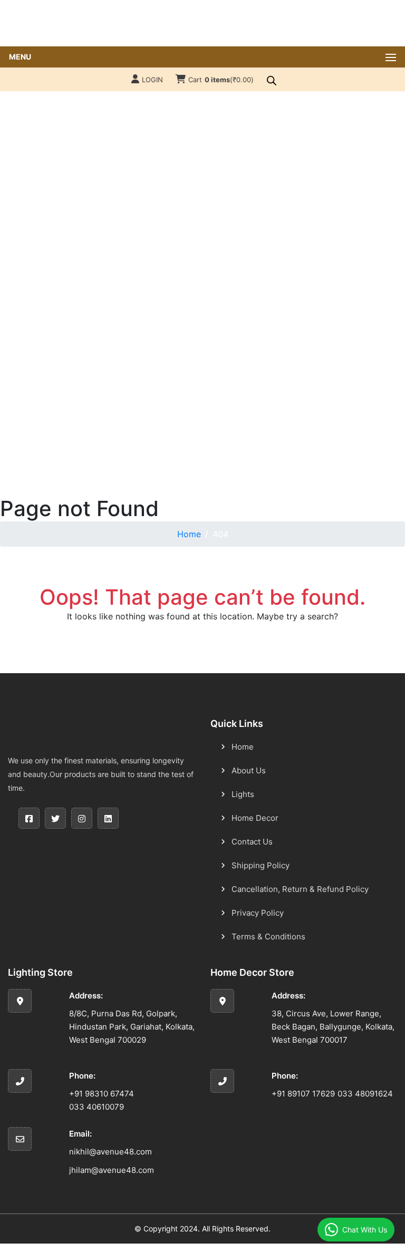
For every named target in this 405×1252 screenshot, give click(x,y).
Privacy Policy (258, 913)
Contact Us (252, 842)
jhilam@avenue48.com (111, 1170)
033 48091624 (365, 1094)
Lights (243, 794)
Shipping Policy (261, 865)
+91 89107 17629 (303, 1094)
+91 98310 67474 (101, 1094)
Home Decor (255, 818)
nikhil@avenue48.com (110, 1152)
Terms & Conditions (268, 936)
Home (189, 534)
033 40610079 (96, 1107)
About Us (249, 770)
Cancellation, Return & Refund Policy (300, 889)
